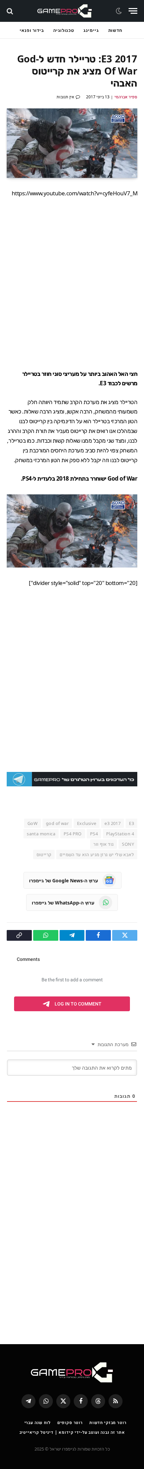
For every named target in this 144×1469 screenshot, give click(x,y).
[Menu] (133, 10)
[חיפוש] (10, 10)
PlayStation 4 (120, 834)
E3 (131, 823)
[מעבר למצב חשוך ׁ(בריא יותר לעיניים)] (120, 11)
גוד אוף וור (103, 844)
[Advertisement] (72, 283)
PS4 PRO (73, 834)
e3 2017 (112, 823)
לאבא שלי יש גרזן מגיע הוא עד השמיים (97, 854)
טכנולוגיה (63, 30)
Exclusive (86, 823)
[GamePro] (64, 11)
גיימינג (90, 30)
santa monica (41, 834)
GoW (32, 823)
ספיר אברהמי (126, 97)
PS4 (94, 834)
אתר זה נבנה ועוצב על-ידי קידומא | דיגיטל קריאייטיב (72, 1432)
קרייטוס (44, 854)
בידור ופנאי (32, 30)
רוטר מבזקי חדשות (107, 1422)
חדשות (115, 30)
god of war (57, 823)
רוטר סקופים (70, 1422)
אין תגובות (65, 97)
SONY (128, 844)
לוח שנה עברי (37, 1422)
